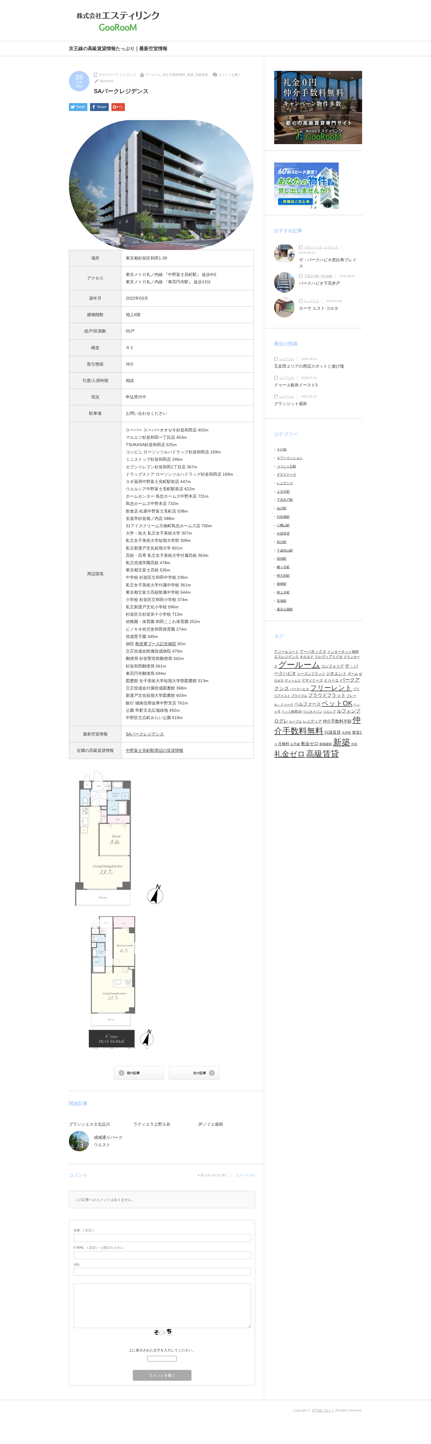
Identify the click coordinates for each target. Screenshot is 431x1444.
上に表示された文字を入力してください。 (162, 1350)
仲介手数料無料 (174, 74)
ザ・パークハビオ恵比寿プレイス (328, 262)
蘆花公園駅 (285, 609)
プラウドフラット (327, 695)
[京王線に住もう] (119, 21)
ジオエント (336, 673)
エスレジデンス (286, 657)
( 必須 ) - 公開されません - (99, 1247)
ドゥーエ (331, 680)
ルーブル (295, 721)
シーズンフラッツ (311, 674)
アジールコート (286, 652)
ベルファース (307, 704)
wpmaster (107, 81)
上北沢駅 (283, 491)
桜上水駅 (283, 592)
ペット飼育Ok (291, 711)
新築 (190, 74)
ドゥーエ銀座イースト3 (296, 385)
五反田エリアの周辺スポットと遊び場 (309, 366)
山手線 (295, 744)
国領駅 (281, 558)
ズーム (352, 674)
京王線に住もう (323, 1410)
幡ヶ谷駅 (283, 567)
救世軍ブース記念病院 (155, 643)
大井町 (346, 732)
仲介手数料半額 (337, 721)
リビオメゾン (312, 711)
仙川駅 (281, 508)
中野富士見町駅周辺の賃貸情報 (154, 750)
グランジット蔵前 (290, 403)
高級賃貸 (201, 74)
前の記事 (133, 1073)
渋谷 (354, 744)
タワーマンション (290, 458)
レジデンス (128, 74)
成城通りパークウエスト (108, 1141)
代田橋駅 (283, 516)
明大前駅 (326, 276)
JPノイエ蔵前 (210, 1124)
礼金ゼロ (289, 754)
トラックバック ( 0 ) (211, 1175)
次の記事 (199, 1073)
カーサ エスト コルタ (318, 308)
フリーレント (331, 688)
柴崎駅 (281, 584)
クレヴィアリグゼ (329, 657)
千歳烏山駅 (285, 550)
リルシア (329, 711)
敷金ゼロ (309, 743)
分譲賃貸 (283, 533)
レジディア (312, 721)
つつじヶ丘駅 (286, 466)
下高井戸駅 (311, 276)
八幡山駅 (283, 525)
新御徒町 (325, 744)
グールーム (153, 74)
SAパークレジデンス (145, 734)
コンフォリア (332, 666)
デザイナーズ (108, 74)
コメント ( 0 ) (245, 1175)
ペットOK (337, 703)
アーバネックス (313, 651)
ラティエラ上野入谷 (151, 1124)
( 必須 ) (84, 1230)
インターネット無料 (343, 652)
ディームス (293, 680)
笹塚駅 (281, 600)
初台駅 (281, 542)
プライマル (299, 695)
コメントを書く (229, 74)
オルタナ (307, 657)
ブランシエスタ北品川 (89, 1124)
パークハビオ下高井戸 (319, 283)
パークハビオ (299, 689)
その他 (281, 449)
